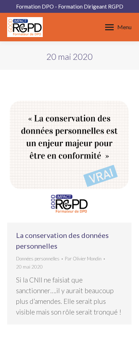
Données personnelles (38, 258)
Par (83, 258)
